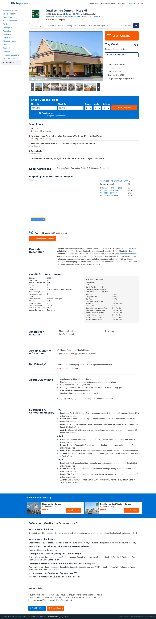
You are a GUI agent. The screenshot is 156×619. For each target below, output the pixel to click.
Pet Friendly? (8, 38)
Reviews (6, 24)
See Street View (38, 219)
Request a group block (56, 116)
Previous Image (36, 56)
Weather (6, 51)
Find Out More (38, 608)
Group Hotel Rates (108, 3)
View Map (50, 17)
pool (70, 256)
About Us (13, 617)
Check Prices (8, 14)
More (130, 3)
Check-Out (62, 104)
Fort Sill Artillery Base (109, 195)
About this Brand (9, 41)
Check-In (35, 104)
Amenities (7, 31)
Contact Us (5, 617)
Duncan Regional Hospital (111, 188)
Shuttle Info (7, 34)
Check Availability (124, 108)
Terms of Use (22, 617)
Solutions (121, 3)
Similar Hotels (8, 48)
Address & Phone (10, 10)
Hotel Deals (94, 3)
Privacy (31, 617)
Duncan (69, 14)
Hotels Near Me (40, 617)
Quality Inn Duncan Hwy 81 (116, 181)
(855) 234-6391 (64, 617)
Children (106, 104)
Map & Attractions (10, 21)
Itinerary (6, 45)
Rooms (88, 104)
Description (7, 27)
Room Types (8, 17)
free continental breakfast (126, 254)
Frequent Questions (11, 55)
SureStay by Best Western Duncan (115, 504)
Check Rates (56, 608)
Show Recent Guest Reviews (43, 238)
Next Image (95, 56)
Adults (96, 104)
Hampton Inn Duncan (51, 504)
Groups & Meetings (11, 58)
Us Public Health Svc (109, 193)
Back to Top (9, 62)
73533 (78, 14)
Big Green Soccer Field (109, 190)
